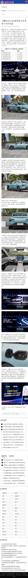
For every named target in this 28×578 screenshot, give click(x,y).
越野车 (16, 507)
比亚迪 (3, 502)
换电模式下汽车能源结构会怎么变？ (12, 478)
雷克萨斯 (16, 496)
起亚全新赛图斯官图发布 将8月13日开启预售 (11, 553)
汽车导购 (4, 510)
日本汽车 (16, 499)
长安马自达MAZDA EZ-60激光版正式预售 (13, 460)
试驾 (3, 528)
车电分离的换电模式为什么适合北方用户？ (11, 568)
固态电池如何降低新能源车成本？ (9, 555)
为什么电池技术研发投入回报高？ (9, 544)
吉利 (16, 519)
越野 (3, 516)
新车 (3, 496)
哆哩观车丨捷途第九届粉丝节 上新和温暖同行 (14, 465)
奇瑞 (3, 507)
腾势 (3, 519)
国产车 (16, 502)
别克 (16, 510)
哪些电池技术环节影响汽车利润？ (9, 549)
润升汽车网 (4, 7)
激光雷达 (4, 504)
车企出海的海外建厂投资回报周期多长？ (10, 560)
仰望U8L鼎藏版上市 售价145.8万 (10, 447)
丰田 (3, 499)
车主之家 (16, 513)
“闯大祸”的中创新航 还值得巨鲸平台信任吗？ (11, 551)
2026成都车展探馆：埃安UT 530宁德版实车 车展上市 (16, 475)
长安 (16, 534)
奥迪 (16, 522)
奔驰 (3, 522)
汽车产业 (4, 534)
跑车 (16, 525)
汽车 (16, 528)
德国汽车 (4, 513)
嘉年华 (16, 531)
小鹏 (16, 516)
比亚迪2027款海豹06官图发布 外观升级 (10, 566)
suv (15, 504)
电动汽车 (4, 531)
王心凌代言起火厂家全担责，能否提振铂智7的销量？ (13, 570)
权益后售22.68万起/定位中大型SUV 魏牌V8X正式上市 (15, 437)
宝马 (3, 525)
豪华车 (16, 493)
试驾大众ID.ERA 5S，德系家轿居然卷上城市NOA (14, 434)
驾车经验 (4, 10)
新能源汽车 (4, 493)
